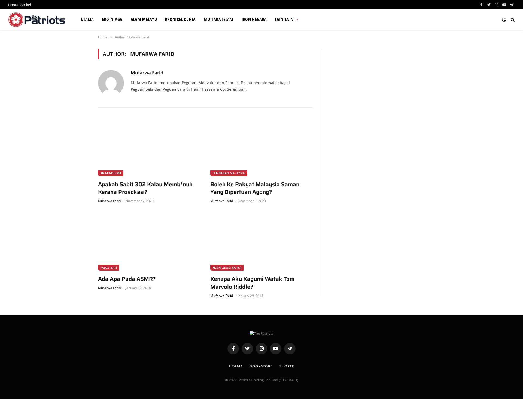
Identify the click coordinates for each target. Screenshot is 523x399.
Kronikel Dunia (180, 19)
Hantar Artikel (19, 4)
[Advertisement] (377, 87)
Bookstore (261, 366)
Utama (87, 19)
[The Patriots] (37, 19)
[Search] (512, 20)
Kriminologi (110, 173)
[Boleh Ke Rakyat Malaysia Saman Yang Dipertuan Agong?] (261, 147)
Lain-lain (284, 19)
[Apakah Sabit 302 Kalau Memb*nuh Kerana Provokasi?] (149, 147)
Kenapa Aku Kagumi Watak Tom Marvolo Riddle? (252, 283)
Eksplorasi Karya (226, 268)
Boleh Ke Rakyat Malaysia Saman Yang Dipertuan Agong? (254, 188)
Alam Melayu (144, 19)
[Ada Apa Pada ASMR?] (149, 242)
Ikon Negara (254, 19)
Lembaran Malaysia (228, 173)
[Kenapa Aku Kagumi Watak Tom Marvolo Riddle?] (261, 242)
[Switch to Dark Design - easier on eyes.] (504, 19)
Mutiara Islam (218, 19)
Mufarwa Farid (147, 72)
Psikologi (108, 268)
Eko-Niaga (112, 19)
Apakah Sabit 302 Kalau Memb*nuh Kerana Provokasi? (145, 188)
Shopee (286, 366)
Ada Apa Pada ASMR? (127, 279)
